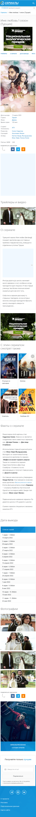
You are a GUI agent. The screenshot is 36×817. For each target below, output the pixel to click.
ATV (13, 128)
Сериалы (4, 12)
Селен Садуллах (17, 131)
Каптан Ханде (16, 136)
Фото (33, 53)
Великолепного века (23, 482)
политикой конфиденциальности (13, 783)
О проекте (5, 799)
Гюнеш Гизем (24, 138)
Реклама (4, 802)
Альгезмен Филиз (18, 133)
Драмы (14, 120)
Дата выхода (24, 53)
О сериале (13, 53)
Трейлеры (4, 53)
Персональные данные (10, 806)
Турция (14, 117)
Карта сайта (5, 810)
